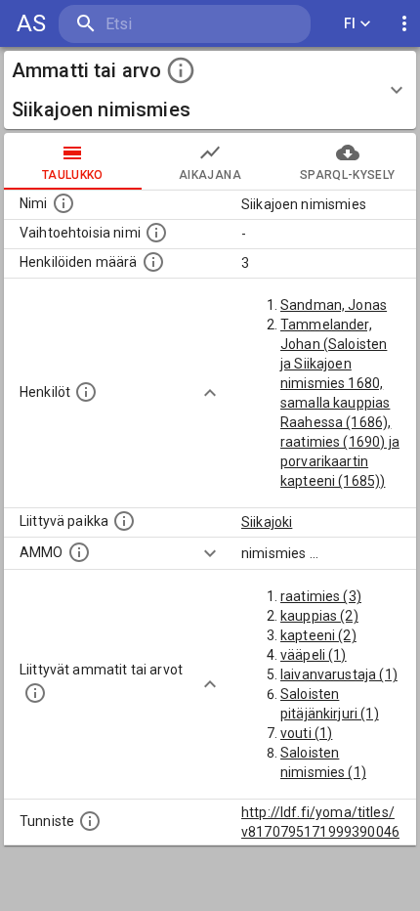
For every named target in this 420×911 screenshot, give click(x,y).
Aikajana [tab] (210, 175)
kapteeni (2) (318, 635)
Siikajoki (266, 522)
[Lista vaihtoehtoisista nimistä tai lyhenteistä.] (156, 232)
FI (350, 23)
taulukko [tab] (73, 175)
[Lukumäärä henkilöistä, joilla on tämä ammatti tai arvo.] (153, 262)
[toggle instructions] (180, 70)
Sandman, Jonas (333, 305)
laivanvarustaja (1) (339, 674)
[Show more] (210, 393)
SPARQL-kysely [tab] (347, 175)
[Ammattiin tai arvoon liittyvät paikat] (124, 521)
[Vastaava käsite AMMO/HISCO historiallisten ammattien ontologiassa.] (79, 552)
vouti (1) (306, 733)
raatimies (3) (320, 596)
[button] (210, 90)
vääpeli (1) (313, 655)
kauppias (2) (319, 616)
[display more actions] (404, 24)
